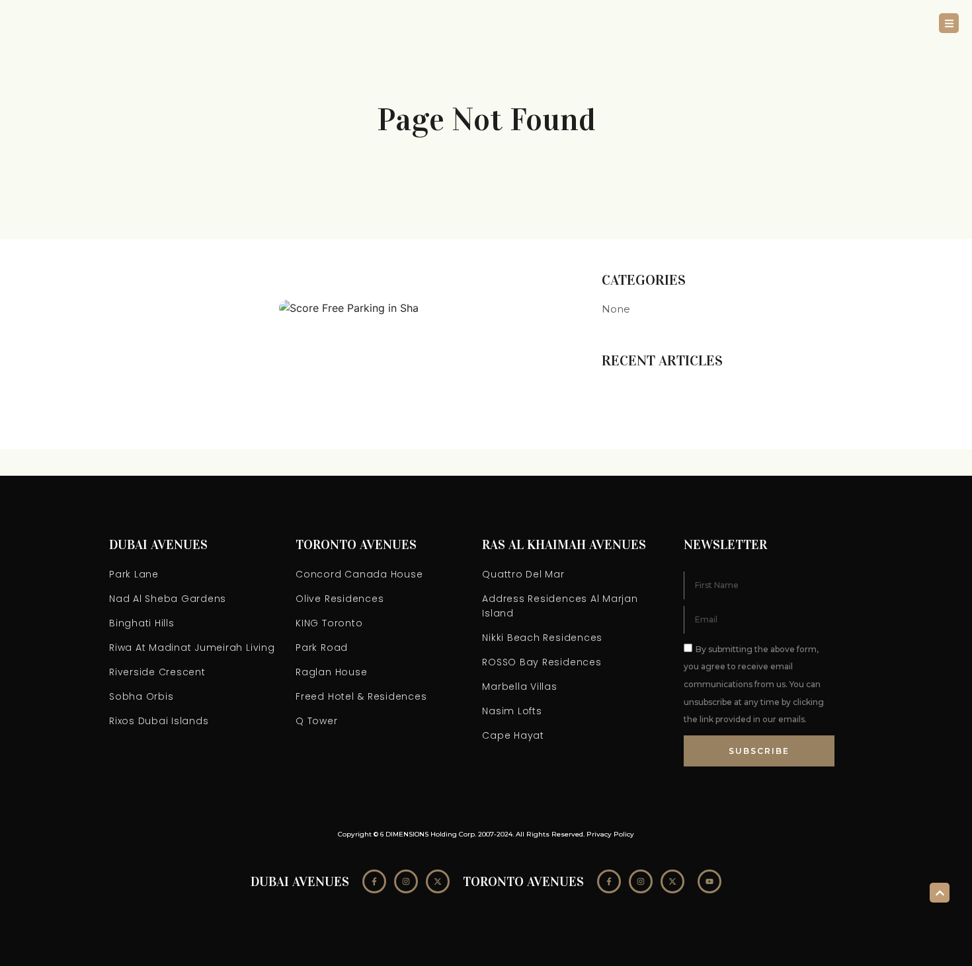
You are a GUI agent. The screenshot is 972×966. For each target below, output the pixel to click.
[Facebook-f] (374, 881)
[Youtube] (709, 881)
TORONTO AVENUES (356, 544)
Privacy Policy (610, 834)
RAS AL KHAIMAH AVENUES (564, 544)
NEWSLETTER (725, 544)
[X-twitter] (438, 881)
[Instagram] (406, 881)
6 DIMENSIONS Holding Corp (427, 834)
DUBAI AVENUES (158, 544)
